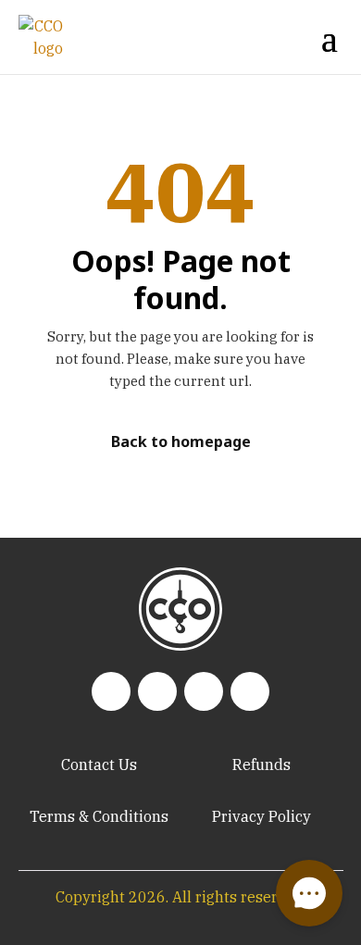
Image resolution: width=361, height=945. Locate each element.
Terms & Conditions (99, 816)
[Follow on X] (249, 691)
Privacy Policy (261, 816)
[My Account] (262, 37)
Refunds (261, 764)
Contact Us (99, 764)
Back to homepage (181, 441)
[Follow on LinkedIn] (111, 691)
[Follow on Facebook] (203, 691)
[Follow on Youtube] (157, 691)
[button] (309, 893)
